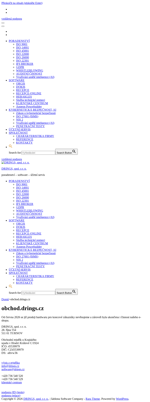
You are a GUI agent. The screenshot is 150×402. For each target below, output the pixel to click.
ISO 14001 (22, 47)
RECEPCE (22, 90)
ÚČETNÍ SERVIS (20, 129)
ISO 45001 (22, 50)
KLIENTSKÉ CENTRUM (32, 103)
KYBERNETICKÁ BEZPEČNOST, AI (32, 109)
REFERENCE (24, 139)
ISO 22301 (22, 60)
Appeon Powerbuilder (29, 106)
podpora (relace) (10, 395)
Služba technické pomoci (30, 100)
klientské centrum (11, 382)
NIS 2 (19, 119)
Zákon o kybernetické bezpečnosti (36, 113)
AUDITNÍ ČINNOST (29, 73)
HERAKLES (24, 96)
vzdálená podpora (11, 18)
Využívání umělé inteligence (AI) (35, 77)
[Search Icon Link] (10, 147)
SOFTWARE (17, 80)
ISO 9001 (21, 44)
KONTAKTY (24, 142)
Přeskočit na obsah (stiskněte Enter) (21, 3)
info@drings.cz (10, 366)
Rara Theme (93, 398)
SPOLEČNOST (18, 132)
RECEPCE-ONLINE (28, 93)
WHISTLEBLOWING (29, 70)
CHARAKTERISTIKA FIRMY (35, 136)
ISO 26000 (22, 57)
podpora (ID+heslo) (12, 392)
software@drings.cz (13, 369)
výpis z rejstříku (10, 362)
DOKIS (20, 86)
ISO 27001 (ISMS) (27, 116)
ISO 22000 (22, 54)
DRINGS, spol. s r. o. (14, 168)
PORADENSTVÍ (19, 40)
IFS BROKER (24, 63)
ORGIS (20, 83)
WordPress (122, 398)
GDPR (20, 67)
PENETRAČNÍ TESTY (30, 126)
